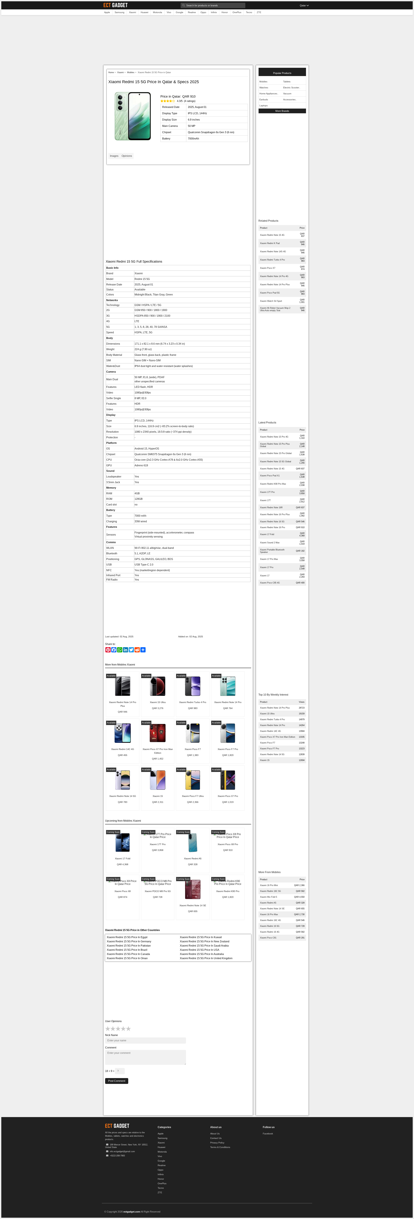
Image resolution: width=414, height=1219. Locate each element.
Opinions (127, 156)
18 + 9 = (110, 1071)
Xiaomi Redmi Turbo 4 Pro (272, 260)
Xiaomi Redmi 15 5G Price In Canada (128, 954)
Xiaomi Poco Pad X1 (270, 475)
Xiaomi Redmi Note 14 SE (272, 908)
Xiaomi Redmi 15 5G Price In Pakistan (129, 945)
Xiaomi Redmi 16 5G (269, 926)
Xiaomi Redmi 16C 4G (270, 920)
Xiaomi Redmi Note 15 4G (272, 235)
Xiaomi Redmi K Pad (270, 243)
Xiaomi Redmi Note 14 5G (272, 754)
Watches (263, 87)
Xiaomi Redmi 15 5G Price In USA (199, 949)
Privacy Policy (217, 1142)
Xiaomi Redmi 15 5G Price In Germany (129, 941)
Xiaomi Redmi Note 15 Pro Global (276, 453)
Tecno (161, 1188)
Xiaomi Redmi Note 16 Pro (272, 527)
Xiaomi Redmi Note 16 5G (272, 521)
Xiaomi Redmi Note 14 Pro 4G (274, 276)
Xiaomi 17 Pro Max (269, 559)
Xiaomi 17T (265, 500)
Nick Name (111, 1035)
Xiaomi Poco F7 (267, 743)
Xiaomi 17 (264, 575)
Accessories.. (290, 99)
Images (114, 156)
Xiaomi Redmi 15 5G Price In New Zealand (204, 941)
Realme (162, 1165)
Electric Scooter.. (291, 87)
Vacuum (287, 93)
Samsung (162, 1138)
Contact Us (216, 1138)
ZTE (160, 1192)
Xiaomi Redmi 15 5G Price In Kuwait (201, 937)
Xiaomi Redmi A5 (268, 903)
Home (111, 72)
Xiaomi (120, 72)
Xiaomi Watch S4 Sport (271, 301)
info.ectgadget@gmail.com (122, 1151)
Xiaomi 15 (264, 760)
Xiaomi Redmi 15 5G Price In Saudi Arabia (204, 945)
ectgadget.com (131, 1211)
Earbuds (263, 99)
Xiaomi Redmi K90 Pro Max (273, 484)
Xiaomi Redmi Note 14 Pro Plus (275, 284)
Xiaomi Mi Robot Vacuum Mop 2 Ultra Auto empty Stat (275, 309)
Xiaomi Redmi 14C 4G (270, 731)
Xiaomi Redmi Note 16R (271, 507)
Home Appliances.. (268, 93)
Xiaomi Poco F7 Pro (269, 748)
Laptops (263, 105)
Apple (160, 1133)
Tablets (286, 81)
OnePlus (162, 1183)
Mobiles (130, 72)
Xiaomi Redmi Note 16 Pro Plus (275, 514)
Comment (110, 1047)
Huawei (161, 1147)
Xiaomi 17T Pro (267, 492)
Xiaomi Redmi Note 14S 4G (273, 251)
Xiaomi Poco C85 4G (270, 583)
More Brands (282, 111)
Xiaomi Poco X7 (267, 268)
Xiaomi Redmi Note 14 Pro (272, 725)
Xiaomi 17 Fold (267, 534)
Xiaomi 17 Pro (266, 567)
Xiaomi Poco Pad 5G (270, 293)
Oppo (160, 1170)
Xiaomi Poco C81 (268, 937)
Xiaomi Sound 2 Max (270, 542)
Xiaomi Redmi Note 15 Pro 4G (274, 437)
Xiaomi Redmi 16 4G (269, 932)
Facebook (268, 1133)
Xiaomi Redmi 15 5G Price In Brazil (127, 949)
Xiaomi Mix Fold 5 (268, 897)
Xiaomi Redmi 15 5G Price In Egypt (127, 937)
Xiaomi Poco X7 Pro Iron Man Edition (277, 737)
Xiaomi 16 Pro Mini (269, 885)
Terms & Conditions (220, 1147)
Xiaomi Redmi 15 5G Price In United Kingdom (206, 958)
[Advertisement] (207, 41)
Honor (161, 1179)
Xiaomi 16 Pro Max (269, 914)
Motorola (162, 1151)
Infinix (161, 1174)
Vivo (160, 1156)
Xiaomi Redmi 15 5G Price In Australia (202, 954)
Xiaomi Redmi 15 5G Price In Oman (127, 958)
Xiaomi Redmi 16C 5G (270, 891)
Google (161, 1160)
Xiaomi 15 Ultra (267, 713)
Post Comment (116, 1081)
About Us (215, 1133)
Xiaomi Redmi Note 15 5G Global (275, 461)
